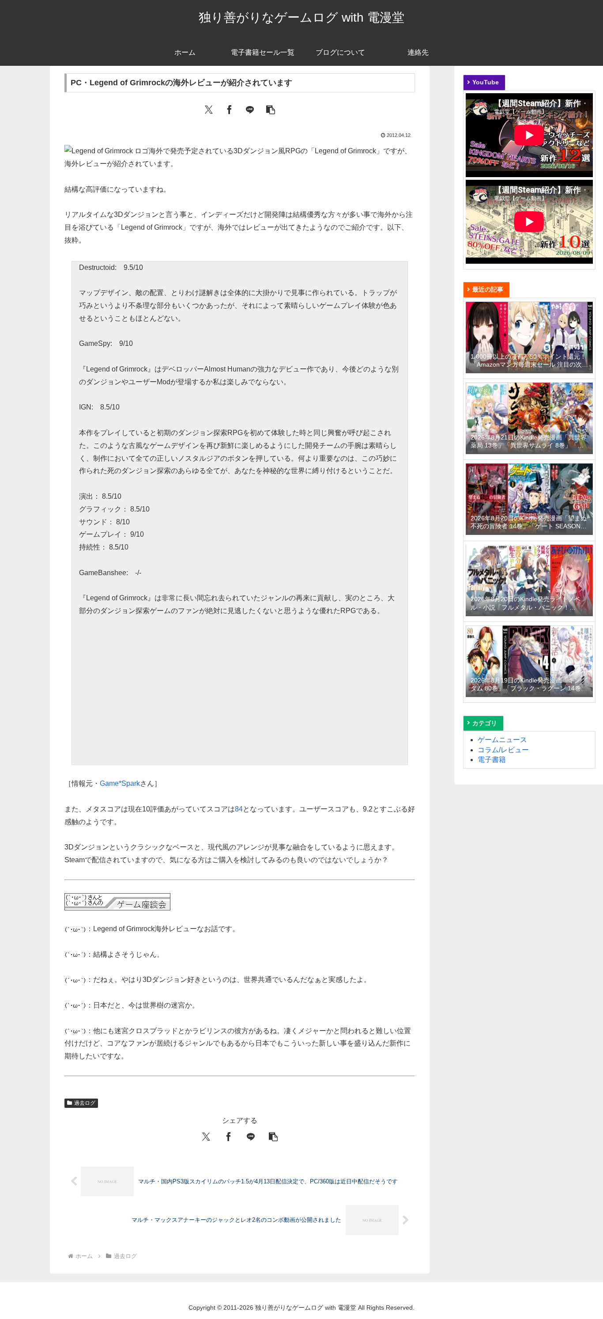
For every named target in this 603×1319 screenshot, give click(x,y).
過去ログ (84, 1103)
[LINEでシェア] (250, 109)
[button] (270, 109)
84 (239, 809)
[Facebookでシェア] (229, 109)
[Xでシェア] (209, 109)
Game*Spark (120, 783)
